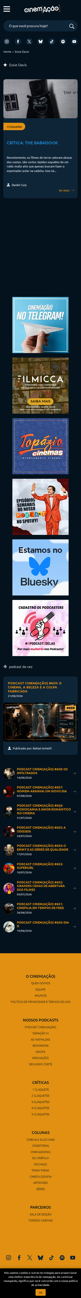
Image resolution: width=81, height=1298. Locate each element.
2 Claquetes (41, 1095)
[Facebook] (18, 41)
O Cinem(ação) (40, 976)
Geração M (40, 1033)
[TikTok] (51, 41)
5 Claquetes (41, 1114)
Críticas (40, 1082)
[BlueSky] (40, 41)
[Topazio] (40, 446)
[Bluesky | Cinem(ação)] (40, 567)
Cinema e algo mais (41, 1139)
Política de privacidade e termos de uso (40, 1001)
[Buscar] (71, 26)
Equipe (40, 989)
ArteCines (40, 1182)
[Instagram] (6, 41)
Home (7, 51)
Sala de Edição (41, 1214)
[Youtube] (74, 41)
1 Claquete (40, 1089)
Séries (40, 1189)
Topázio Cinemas (40, 1220)
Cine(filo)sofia (41, 1176)
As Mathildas (40, 1039)
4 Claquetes (41, 1108)
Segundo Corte (40, 1064)
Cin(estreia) (40, 1145)
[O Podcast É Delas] (40, 627)
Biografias (41, 1045)
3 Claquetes (41, 1102)
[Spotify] (63, 41)
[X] (29, 41)
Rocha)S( (40, 1164)
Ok (40, 1292)
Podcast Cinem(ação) (40, 1027)
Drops (40, 1052)
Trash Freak (41, 1170)
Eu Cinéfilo (40, 1158)
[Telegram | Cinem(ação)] (40, 324)
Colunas (41, 1132)
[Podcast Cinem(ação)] (40, 506)
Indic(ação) (40, 1058)
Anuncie (41, 995)
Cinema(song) (41, 1152)
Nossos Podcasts (40, 1020)
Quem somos (40, 983)
